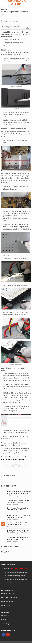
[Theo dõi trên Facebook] (4, 635)
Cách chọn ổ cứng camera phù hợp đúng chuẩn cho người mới (18, 501)
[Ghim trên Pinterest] (20, 465)
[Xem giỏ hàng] (30, 3)
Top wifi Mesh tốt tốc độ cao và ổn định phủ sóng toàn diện (17, 523)
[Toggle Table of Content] (27, 27)
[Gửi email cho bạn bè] (17, 465)
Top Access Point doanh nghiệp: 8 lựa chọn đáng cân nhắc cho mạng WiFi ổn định (19, 493)
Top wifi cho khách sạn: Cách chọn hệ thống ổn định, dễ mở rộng (18, 516)
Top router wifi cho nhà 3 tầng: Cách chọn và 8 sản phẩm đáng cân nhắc (18, 531)
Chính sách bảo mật (7, 593)
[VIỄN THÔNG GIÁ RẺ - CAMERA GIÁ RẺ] (16, 3)
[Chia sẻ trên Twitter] (14, 465)
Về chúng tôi (5, 615)
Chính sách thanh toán (8, 606)
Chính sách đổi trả (7, 601)
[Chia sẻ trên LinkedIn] (24, 465)
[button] (2, 3)
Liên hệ (3, 620)
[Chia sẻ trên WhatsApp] (7, 465)
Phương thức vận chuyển (9, 597)
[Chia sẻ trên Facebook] (11, 465)
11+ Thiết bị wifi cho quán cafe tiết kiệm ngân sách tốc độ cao (17, 538)
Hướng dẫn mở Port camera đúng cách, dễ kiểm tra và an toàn (17, 509)
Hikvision (4, 9)
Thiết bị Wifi (5, 552)
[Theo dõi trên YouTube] (8, 635)
